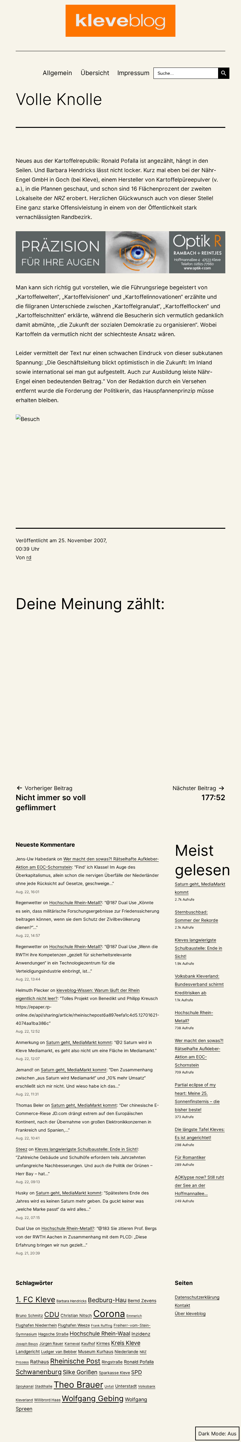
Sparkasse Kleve (114, 1372)
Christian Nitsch (76, 1315)
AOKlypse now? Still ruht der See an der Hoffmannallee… (199, 1185)
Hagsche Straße (53, 1334)
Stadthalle (43, 1386)
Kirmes (103, 1343)
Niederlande (126, 1351)
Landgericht (28, 1351)
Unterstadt (126, 1386)
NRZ (143, 1352)
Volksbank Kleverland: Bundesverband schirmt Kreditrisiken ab (199, 984)
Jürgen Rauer (51, 1343)
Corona (109, 1313)
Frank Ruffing (101, 1326)
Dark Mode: (212, 1433)
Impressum (133, 73)
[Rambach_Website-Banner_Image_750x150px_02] (120, 252)
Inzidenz (140, 1334)
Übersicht (95, 73)
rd (28, 557)
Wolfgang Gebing (93, 1398)
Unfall (109, 1387)
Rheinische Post (75, 1361)
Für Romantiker (190, 1157)
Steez (21, 1149)
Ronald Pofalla (139, 1361)
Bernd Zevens (142, 1300)
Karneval (72, 1343)
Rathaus (39, 1362)
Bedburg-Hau (107, 1300)
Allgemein (57, 73)
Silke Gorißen (80, 1372)
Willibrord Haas (47, 1400)
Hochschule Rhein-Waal (100, 1333)
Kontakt (182, 1305)
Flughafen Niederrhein (36, 1325)
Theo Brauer (78, 1384)
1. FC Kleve (35, 1299)
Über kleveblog (190, 1313)
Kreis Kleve (125, 1343)
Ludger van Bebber (59, 1351)
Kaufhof (88, 1343)
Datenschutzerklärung (197, 1297)
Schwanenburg (39, 1372)
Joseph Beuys (27, 1344)
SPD (136, 1372)
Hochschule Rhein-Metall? (75, 902)
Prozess (22, 1362)
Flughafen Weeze (74, 1325)
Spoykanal (25, 1386)
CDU (51, 1314)
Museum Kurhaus (95, 1351)
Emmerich (134, 1316)
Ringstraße (112, 1361)
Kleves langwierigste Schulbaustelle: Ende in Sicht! (86, 1149)
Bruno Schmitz (29, 1315)
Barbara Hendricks (71, 1301)
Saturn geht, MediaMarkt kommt (79, 1042)
